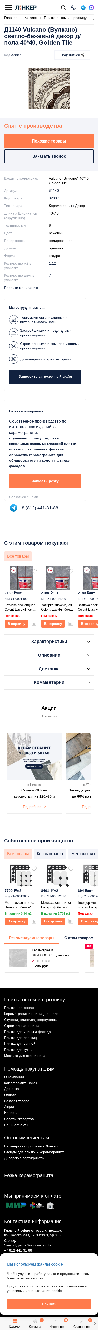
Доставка (11, 1089)
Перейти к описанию (21, 288)
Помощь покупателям (29, 1069)
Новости (11, 1113)
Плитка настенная (19, 1008)
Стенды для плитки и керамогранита (34, 1152)
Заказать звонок (49, 156)
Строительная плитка (21, 1026)
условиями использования (29, 1291)
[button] (95, 1323)
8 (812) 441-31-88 (40, 507)
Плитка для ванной (19, 1043)
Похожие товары (49, 141)
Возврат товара (16, 1101)
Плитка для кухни (18, 1050)
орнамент (57, 248)
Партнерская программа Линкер (31, 1146)
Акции (9, 1107)
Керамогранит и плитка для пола (31, 1014)
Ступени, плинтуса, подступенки (31, 1020)
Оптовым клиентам (26, 1138)
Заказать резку (45, 481)
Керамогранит (60, 206)
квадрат (55, 256)
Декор (80, 206)
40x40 (54, 213)
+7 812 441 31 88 (18, 1250)
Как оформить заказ (20, 1083)
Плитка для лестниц (20, 1038)
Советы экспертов (19, 1119)
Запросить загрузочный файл (45, 376)
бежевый (56, 233)
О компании (14, 1077)
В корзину (16, 624)
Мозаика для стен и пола (24, 1056)
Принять (49, 1304)
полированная (61, 241)
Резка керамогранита (28, 1175)
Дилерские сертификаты (24, 1158)
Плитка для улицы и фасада (27, 1032)
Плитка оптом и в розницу (34, 999)
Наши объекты (16, 1125)
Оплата (10, 1095)
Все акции (49, 716)
